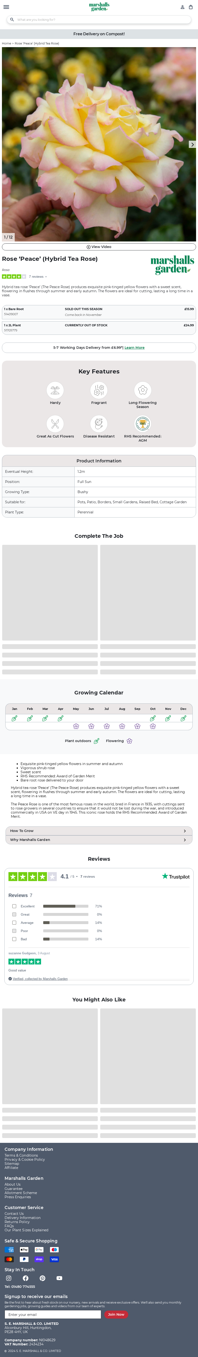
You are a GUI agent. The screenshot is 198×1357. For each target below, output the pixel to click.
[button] (6, 7)
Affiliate (11, 1168)
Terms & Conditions (21, 1155)
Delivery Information (23, 1218)
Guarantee (13, 1189)
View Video (101, 247)
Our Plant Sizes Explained (27, 1230)
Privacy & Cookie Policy (25, 1160)
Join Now (116, 1314)
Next (192, 144)
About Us (13, 1184)
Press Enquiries (18, 1197)
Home (6, 43)
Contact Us (14, 1214)
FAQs (9, 1226)
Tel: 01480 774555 (20, 1286)
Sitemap (12, 1164)
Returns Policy (17, 1222)
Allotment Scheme (21, 1193)
